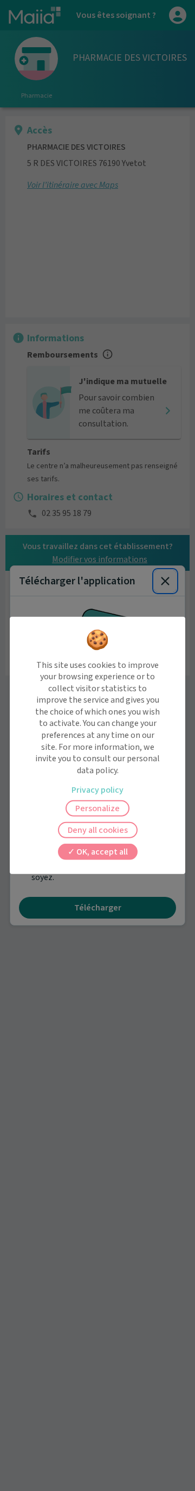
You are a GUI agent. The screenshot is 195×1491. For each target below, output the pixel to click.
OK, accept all (101, 852)
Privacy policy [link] (97, 790)
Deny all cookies (98, 830)
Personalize (97, 808)
